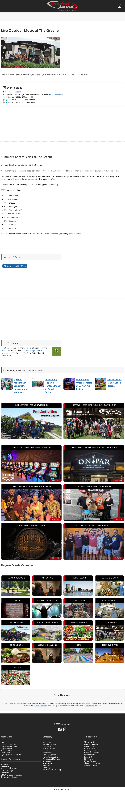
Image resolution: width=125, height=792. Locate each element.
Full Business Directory (52, 769)
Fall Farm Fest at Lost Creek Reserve (114, 382)
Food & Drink (89, 757)
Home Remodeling (50, 757)
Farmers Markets (50, 748)
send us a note (89, 706)
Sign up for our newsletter (11, 755)
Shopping (46, 765)
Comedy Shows (90, 750)
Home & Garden (49, 755)
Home (3, 742)
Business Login (7, 771)
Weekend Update (91, 765)
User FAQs (5, 773)
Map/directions (56, 94)
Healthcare (47, 753)
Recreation (47, 761)
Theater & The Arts (92, 763)
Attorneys (47, 742)
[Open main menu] (7, 6)
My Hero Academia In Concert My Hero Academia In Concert (21, 386)
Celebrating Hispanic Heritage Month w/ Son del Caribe (53, 386)
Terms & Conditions (9, 777)
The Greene (16, 92)
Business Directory (8, 744)
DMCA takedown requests (11, 775)
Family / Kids (89, 755)
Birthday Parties (49, 744)
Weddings (47, 767)
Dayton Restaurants (9, 746)
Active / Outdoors (91, 746)
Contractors (47, 746)
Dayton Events (7, 748)
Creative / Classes (91, 753)
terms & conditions (41, 706)
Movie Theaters (90, 761)
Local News (5, 753)
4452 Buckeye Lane (32, 350)
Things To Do (6, 750)
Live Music (88, 759)
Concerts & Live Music (16, 266)
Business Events (90, 748)
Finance (46, 750)
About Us (4, 764)
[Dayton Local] (62, 6)
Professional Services (51, 759)
